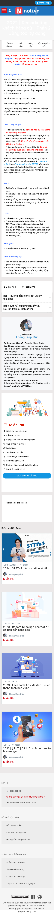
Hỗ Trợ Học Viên (13, 825)
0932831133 (15, 791)
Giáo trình (21, 44)
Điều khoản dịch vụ (15, 869)
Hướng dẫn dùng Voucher (18, 839)
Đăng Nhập (44, 3)
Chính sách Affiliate (15, 862)
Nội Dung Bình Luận (44, 44)
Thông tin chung (8, 44)
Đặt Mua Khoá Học (27, 475)
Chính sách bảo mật (15, 876)
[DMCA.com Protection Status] (20, 897)
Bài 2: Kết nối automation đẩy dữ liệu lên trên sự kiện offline (21, 307)
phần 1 (18, 64)
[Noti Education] (27, 10)
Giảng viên (30, 44)
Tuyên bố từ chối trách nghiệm (20, 883)
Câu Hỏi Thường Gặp (16, 832)
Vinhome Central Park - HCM (22, 802)
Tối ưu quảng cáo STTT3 (26, 164)
